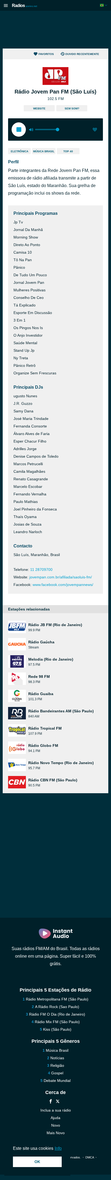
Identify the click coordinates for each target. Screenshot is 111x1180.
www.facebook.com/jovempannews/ (63, 584)
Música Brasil (43, 151)
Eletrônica (19, 151)
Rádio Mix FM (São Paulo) (57, 1022)
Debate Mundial (57, 1080)
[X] (58, 1102)
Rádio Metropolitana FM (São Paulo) (57, 999)
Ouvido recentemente (82, 54)
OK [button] (37, 1162)
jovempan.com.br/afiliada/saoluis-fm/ (60, 577)
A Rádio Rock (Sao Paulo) (57, 1007)
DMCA (89, 1157)
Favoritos (46, 54)
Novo (55, 1125)
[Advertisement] (55, 29)
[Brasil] (104, 5)
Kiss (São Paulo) (57, 1029)
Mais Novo (56, 1133)
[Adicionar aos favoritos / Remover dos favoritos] (94, 130)
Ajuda (55, 1118)
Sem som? (72, 108)
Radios (24, 5)
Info (58, 1148)
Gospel (57, 1073)
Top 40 (68, 151)
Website (39, 108)
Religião (57, 1065)
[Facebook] (50, 1102)
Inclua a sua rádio (55, 1110)
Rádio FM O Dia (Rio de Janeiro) (57, 1014)
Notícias (57, 1058)
